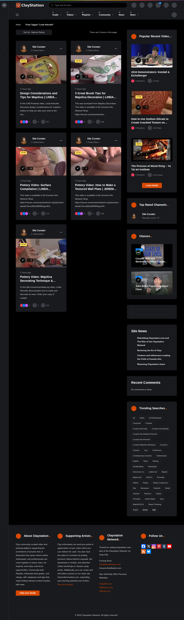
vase (162, 499)
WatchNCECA (138, 504)
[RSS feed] (143, 551)
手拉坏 (135, 510)
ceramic (148, 423)
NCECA (149, 477)
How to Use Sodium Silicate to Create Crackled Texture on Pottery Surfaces (149, 122)
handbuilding (138, 467)
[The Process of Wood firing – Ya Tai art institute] (151, 149)
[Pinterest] (159, 546)
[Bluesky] (148, 551)
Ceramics (163, 445)
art (134, 418)
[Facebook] (143, 546)
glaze (145, 461)
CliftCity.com (104, 591)
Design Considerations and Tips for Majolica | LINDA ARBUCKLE (38, 97)
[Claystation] (30, 5)
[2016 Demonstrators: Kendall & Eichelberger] (151, 55)
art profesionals (155, 418)
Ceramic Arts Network (160, 429)
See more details (65, 584)
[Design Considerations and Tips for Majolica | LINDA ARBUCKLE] (41, 69)
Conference (156, 450)
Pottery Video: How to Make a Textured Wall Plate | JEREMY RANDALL (95, 189)
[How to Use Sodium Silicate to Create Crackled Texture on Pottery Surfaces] (151, 102)
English (136, 461)
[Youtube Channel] (169, 546)
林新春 (145, 510)
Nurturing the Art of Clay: (149, 350)
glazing (156, 461)
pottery (145, 483)
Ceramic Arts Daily (140, 429)
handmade (152, 467)
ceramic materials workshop (144, 445)
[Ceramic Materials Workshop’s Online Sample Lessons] (151, 255)
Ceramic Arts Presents (141, 440)
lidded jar (153, 472)
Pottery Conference (160, 483)
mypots (164, 472)
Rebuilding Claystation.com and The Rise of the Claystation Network (153, 341)
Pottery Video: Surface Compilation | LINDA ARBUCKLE (35, 189)
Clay (146, 450)
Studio (167, 488)
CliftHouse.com (106, 587)
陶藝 (154, 510)
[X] (148, 546)
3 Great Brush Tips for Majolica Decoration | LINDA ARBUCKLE (94, 97)
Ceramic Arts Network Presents (145, 434)
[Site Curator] (23, 48)
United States (150, 499)
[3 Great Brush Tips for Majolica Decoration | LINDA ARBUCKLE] (96, 69)
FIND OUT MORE (28, 593)
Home (18, 25)
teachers (147, 494)
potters (135, 483)
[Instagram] (154, 546)
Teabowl (136, 494)
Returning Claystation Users (151, 364)
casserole (137, 423)
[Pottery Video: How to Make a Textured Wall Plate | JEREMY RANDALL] (96, 161)
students (157, 488)
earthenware (162, 456)
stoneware (144, 488)
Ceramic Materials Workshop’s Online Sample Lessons (150, 261)
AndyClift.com (105, 584)
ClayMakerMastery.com (110, 564)
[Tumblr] (164, 546)
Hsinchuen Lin (138, 472)
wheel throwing (154, 504)
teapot (158, 494)
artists (142, 418)
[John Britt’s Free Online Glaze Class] (151, 283)
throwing (136, 499)
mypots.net (137, 477)
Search (169, 312)
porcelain (160, 477)
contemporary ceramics (142, 456)
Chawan (136, 450)
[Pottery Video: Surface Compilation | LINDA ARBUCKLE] (41, 161)
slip (134, 488)
